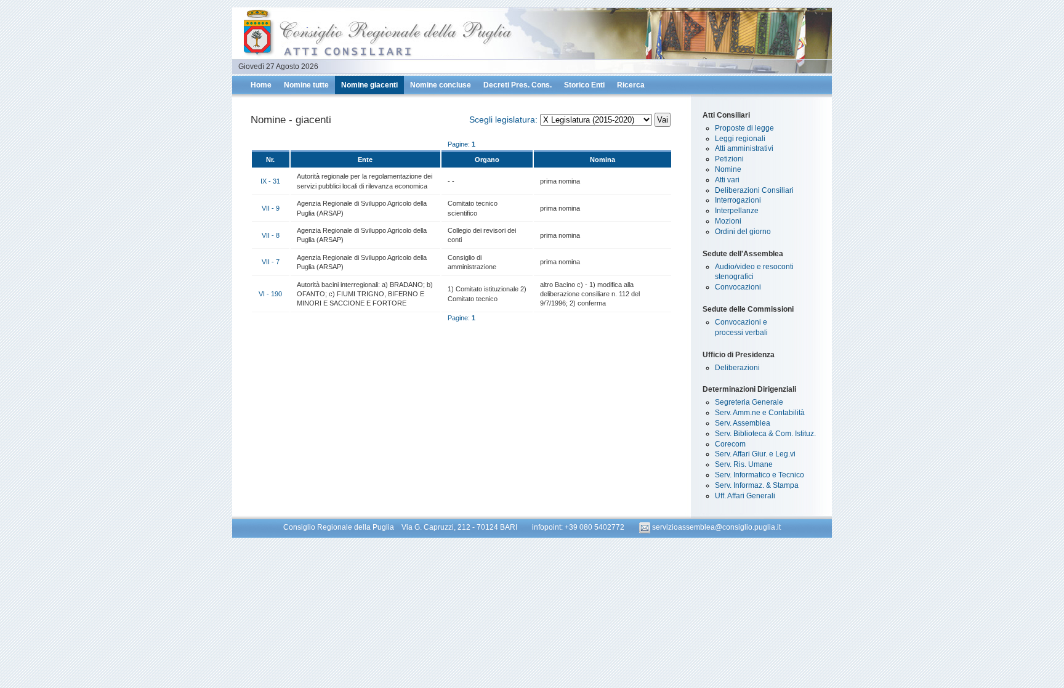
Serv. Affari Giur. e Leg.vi (755, 454)
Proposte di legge (744, 128)
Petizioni (729, 159)
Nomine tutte (306, 85)
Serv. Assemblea (742, 423)
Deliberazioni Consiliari (754, 190)
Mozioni (728, 221)
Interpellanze (737, 210)
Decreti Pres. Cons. (517, 85)
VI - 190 (270, 293)
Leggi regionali (740, 138)
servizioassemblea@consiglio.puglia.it (715, 527)
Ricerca (631, 85)
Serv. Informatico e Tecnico (759, 475)
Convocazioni (738, 287)
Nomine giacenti (369, 85)
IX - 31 (270, 181)
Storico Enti (584, 85)
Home (261, 85)
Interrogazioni (738, 200)
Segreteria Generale (749, 402)
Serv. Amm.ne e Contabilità (760, 412)
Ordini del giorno (743, 231)
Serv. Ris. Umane (744, 464)
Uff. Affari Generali (745, 496)
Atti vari (727, 180)
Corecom (730, 444)
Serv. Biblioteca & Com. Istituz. (765, 433)
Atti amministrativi (744, 148)
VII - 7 (271, 261)
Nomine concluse (440, 85)
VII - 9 (271, 208)
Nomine (728, 169)
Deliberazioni (737, 367)
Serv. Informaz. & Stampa (757, 485)
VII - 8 (271, 235)
